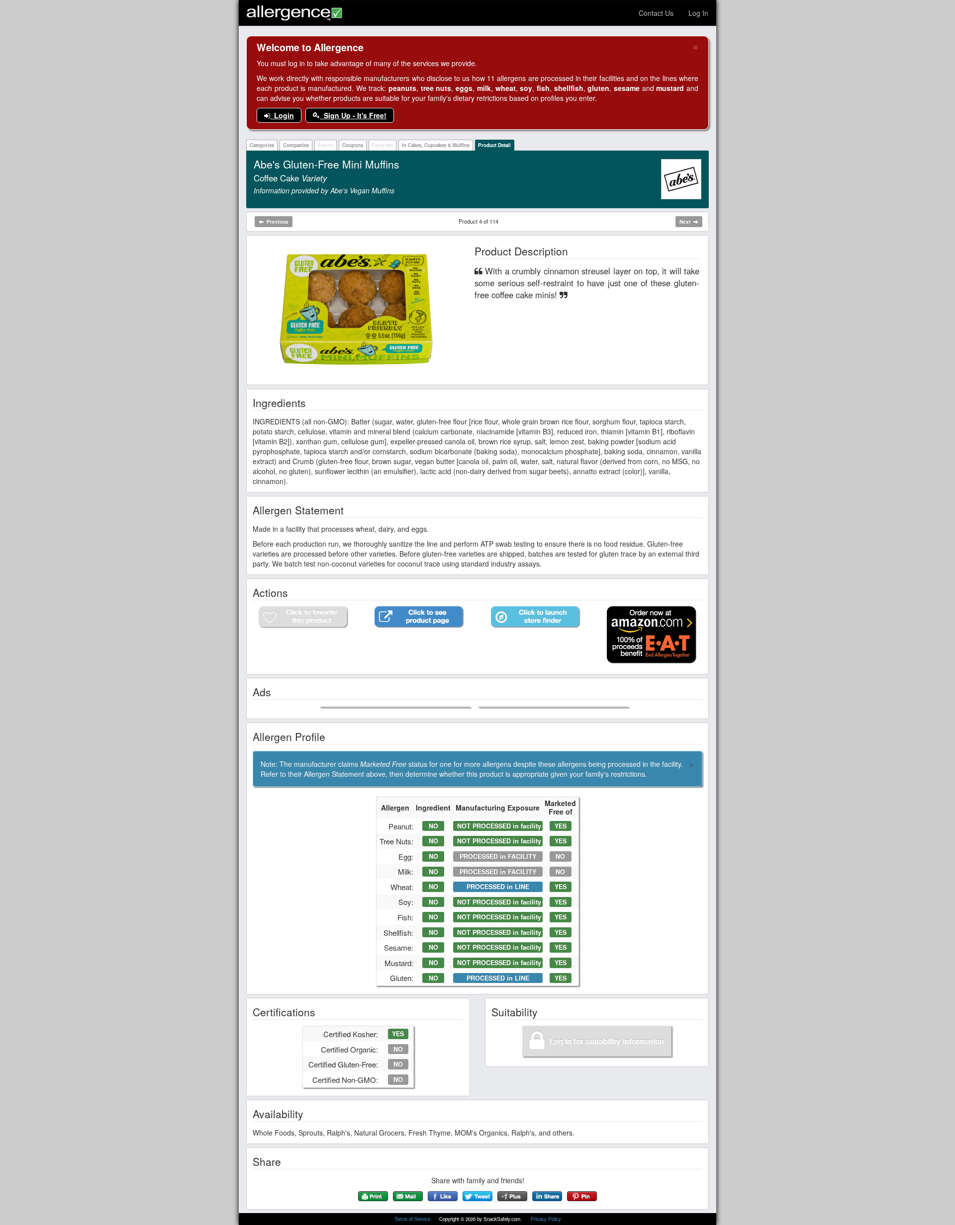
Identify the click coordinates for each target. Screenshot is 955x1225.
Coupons (352, 145)
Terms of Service (413, 1219)
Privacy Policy (546, 1219)
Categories (262, 145)
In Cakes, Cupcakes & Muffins (436, 145)
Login (282, 115)
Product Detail (494, 145)
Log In (698, 13)
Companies (296, 145)
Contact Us (656, 13)
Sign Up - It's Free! (353, 115)
